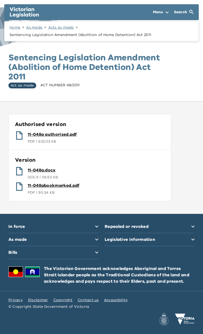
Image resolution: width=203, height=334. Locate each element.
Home (15, 27)
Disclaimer (38, 300)
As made (34, 27)
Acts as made (61, 27)
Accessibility (116, 300)
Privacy (15, 300)
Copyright (62, 300)
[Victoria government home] (185, 319)
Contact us (88, 300)
